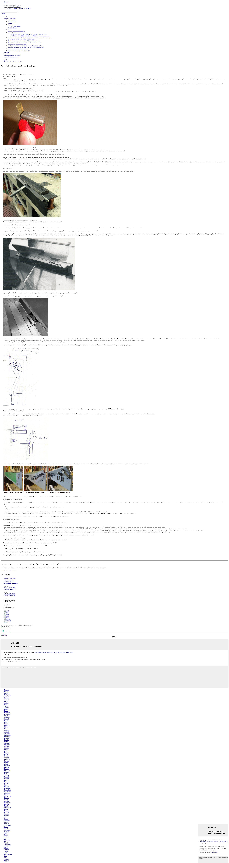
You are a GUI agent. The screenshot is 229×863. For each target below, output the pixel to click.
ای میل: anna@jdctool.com (12, 7)
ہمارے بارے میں (10, 18)
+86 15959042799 (9, 595)
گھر (5, 16)
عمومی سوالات (16, 26)
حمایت (10, 24)
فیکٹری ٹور (12, 19)
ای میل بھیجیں (6, 628)
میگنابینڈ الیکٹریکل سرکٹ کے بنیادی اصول (24, 40)
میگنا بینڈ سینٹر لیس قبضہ (18, 48)
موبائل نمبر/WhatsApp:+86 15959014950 (17, 8)
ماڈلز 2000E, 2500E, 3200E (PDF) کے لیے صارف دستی (28, 34)
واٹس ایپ (8, 631)
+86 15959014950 (9, 594)
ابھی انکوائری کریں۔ (9, 570)
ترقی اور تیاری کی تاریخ (17, 44)
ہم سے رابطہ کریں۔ (11, 56)
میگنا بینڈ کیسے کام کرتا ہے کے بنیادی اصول (24, 42)
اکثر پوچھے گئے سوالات (12, 55)
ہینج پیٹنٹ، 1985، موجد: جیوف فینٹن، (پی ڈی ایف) (25, 45)
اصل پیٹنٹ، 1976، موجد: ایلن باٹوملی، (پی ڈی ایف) (26, 47)
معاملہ (7, 53)
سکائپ (3, 633)
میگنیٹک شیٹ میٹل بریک (16, 31)
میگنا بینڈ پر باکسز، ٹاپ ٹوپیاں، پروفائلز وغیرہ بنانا (29, 37)
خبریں (6, 52)
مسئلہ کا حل (12, 27)
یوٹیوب (10, 23)
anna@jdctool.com (9, 587)
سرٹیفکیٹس (12, 21)
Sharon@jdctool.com (10, 589)
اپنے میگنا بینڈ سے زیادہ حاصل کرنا (21, 39)
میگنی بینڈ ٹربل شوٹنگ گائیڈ (19, 50)
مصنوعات (7, 29)
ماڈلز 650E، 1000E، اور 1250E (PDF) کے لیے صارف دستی (30, 36)
